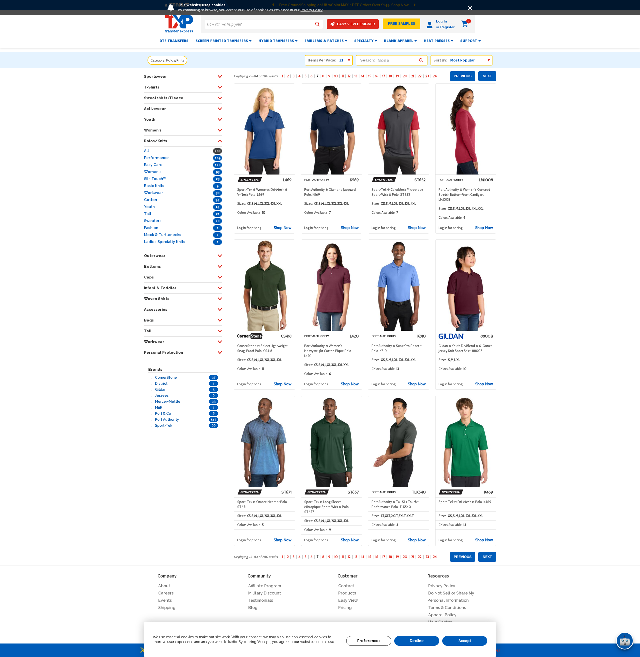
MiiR (158, 408)
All (146, 150)
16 (376, 76)
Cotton (150, 200)
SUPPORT (468, 40)
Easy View (348, 600)
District (161, 384)
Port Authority (167, 420)
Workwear (153, 192)
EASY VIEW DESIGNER (356, 24)
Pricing (345, 607)
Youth (149, 206)
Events (165, 600)
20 (405, 76)
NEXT (487, 76)
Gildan (160, 390)
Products (347, 593)
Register (447, 27)
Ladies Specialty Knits (164, 242)
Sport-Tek (163, 426)
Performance (156, 158)
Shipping (167, 607)
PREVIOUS (463, 76)
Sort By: (440, 60)
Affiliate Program (264, 586)
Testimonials (260, 600)
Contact (346, 586)
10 (336, 76)
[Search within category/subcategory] (421, 59)
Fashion (151, 228)
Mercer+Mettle (167, 402)
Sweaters (153, 220)
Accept (464, 641)
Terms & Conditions (447, 607)
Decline (417, 641)
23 (427, 76)
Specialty (364, 40)
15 (369, 76)
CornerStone (166, 378)
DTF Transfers (174, 40)
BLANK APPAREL (398, 40)
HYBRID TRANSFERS (276, 40)
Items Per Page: (322, 60)
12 (349, 76)
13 (355, 76)
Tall (147, 214)
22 (420, 76)
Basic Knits (154, 186)
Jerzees (161, 396)
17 (383, 76)
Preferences (368, 641)
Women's (153, 172)
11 (343, 76)
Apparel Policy (442, 614)
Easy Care (153, 164)
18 (390, 76)
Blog (253, 607)
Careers (166, 593)
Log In (441, 21)
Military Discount (264, 593)
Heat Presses (437, 40)
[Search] (317, 24)
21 (412, 76)
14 (362, 76)
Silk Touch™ (155, 178)
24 (435, 76)
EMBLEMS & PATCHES (324, 40)
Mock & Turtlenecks (162, 234)
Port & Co (163, 414)
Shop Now (283, 227)
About (164, 586)
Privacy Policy (311, 10)
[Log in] (430, 24)
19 (397, 76)
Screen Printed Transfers (222, 40)
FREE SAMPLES (401, 24)
